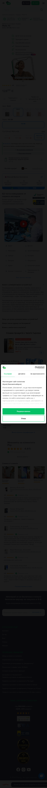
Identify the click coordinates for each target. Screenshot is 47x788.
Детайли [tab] (21, 374)
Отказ (23, 418)
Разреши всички (23, 411)
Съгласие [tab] (8, 374)
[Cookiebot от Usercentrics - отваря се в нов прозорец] (34, 367)
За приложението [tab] (37, 374)
